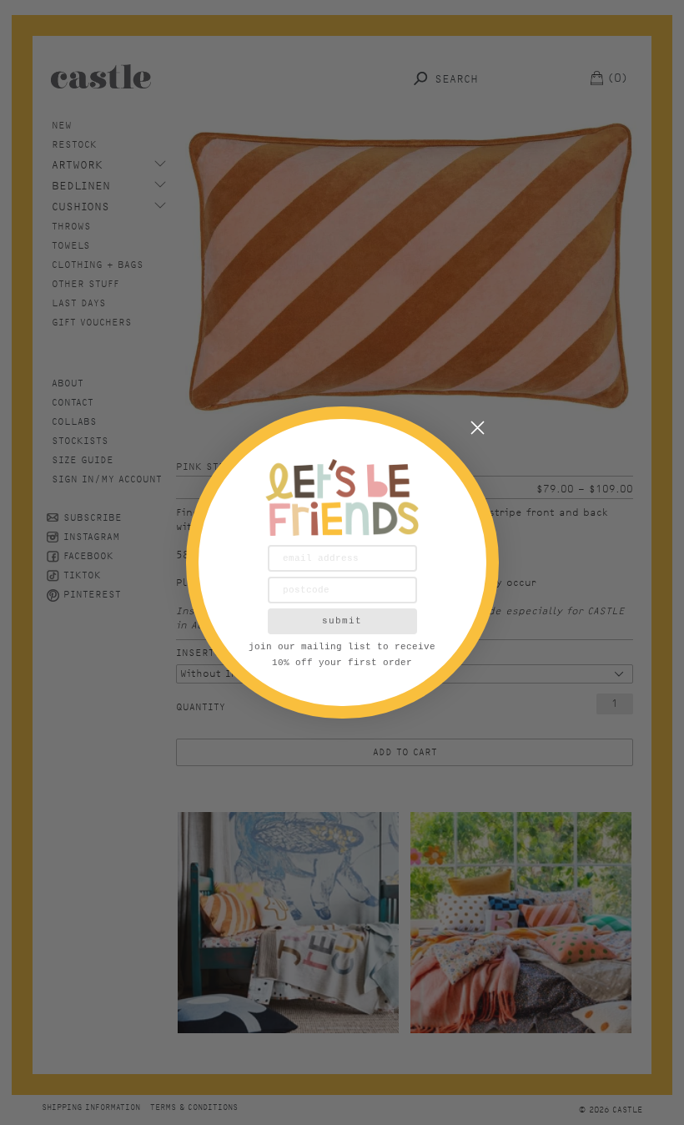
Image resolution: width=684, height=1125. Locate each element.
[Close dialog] (477, 427)
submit (342, 621)
